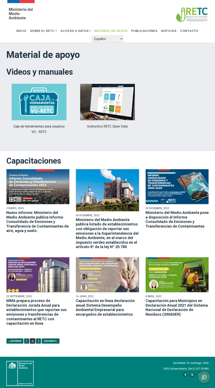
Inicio (21, 30)
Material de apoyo (111, 30)
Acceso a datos (74, 30)
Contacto (189, 30)
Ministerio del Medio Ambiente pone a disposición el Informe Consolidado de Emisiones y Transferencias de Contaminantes (177, 219)
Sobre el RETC (42, 30)
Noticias (169, 30)
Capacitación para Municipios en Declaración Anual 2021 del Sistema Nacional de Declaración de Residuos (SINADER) (177, 307)
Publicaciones (144, 30)
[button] (204, 377)
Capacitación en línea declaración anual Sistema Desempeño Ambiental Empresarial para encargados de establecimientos (105, 307)
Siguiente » (51, 341)
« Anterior (14, 341)
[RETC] (21, 13)
